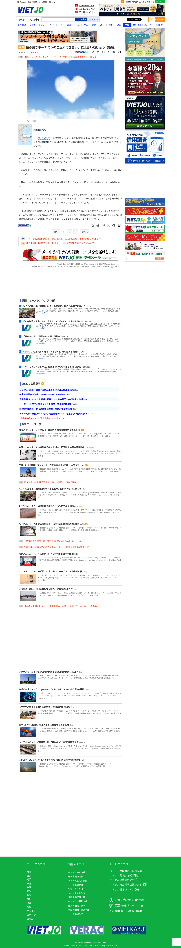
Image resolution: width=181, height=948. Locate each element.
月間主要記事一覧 (76, 897)
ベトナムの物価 (75, 884)
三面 (77, 24)
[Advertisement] (68, 283)
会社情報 (22, 24)
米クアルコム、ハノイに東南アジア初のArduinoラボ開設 (46, 553)
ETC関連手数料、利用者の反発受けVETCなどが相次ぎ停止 (47, 588)
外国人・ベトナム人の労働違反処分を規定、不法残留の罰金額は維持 (52, 447)
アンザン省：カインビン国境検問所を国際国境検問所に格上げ (48, 671)
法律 (119, 24)
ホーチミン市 (44, 137)
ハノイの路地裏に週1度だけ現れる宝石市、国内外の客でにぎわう (50, 488)
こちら (43, 129)
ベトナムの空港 (75, 913)
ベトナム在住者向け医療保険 (126, 871)
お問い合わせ (123, 900)
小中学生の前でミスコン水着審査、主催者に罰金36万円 (45, 707)
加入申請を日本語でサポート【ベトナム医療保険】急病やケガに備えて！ (61, 243)
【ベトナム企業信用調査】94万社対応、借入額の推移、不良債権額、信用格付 (63, 238)
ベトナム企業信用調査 (122, 879)
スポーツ (148, 24)
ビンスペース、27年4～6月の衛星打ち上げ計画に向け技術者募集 (50, 759)
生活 (86, 24)
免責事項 (116, 266)
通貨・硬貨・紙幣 (76, 905)
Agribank (78, 14)
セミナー (43, 24)
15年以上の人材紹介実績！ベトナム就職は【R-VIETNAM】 (52, 482)
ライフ (32, 24)
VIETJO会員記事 (31, 383)
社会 (52, 24)
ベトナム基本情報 (76, 872)
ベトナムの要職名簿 (77, 901)
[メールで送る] (103, 51)
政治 (102, 24)
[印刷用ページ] (98, 51)
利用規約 (106, 266)
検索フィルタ (95, 19)
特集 (127, 24)
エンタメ (137, 24)
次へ (84, 231)
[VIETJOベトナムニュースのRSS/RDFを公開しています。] (122, 2)
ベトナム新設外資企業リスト (126, 884)
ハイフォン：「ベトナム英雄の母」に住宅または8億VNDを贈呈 (49, 523)
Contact (138, 900)
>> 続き (42, 313)
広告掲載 (120, 905)
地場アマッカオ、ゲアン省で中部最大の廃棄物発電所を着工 (47, 429)
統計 (111, 24)
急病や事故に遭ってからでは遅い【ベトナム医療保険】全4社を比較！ (57, 547)
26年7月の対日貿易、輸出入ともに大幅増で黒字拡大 (44, 724)
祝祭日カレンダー (76, 888)
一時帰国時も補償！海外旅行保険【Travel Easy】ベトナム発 (52, 541)
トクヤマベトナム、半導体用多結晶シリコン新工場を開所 (46, 506)
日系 (61, 24)
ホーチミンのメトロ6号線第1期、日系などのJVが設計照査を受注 (50, 742)
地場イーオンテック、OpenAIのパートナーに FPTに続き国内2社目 (52, 689)
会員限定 (159, 24)
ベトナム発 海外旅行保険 (124, 875)
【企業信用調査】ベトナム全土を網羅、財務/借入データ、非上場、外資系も (60, 606)
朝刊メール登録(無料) (128, 911)
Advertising (135, 905)
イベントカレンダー (77, 893)
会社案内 (97, 942)
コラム (30, 918)
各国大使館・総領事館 (78, 909)
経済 (69, 24)
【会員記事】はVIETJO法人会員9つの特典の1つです (43, 418)
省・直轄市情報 (75, 876)
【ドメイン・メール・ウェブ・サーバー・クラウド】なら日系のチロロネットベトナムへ (61, 57)
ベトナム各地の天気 (77, 880)
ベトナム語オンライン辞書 (125, 889)
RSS (104, 942)
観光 (94, 24)
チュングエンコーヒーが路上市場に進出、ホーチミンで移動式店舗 (51, 571)
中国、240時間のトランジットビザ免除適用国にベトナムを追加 (49, 464)
